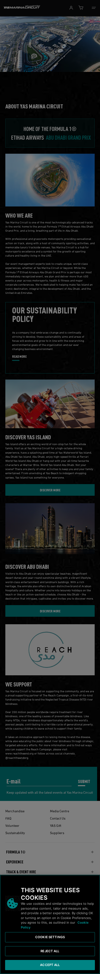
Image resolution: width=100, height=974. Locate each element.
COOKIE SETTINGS (50, 937)
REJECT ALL (50, 951)
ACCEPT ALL (50, 965)
